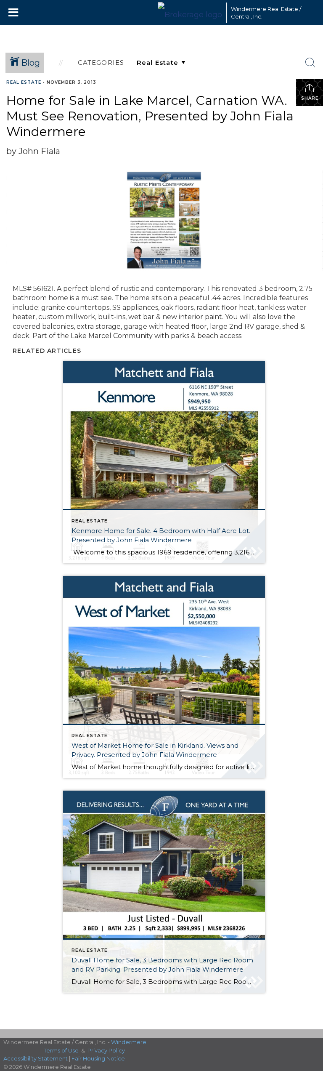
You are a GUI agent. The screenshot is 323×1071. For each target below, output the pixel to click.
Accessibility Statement (35, 1058)
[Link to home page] (190, 12)
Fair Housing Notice (98, 1058)
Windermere (128, 1042)
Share (309, 98)
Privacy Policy (106, 1050)
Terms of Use (61, 1050)
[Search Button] (310, 62)
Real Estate (23, 82)
